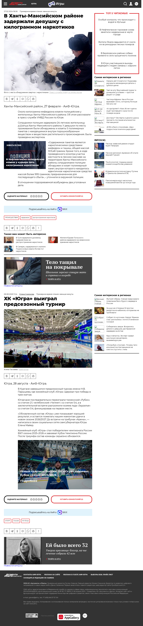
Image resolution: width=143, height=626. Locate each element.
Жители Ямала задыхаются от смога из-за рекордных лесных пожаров (116, 43)
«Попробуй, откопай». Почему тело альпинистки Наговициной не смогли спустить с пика (121, 347)
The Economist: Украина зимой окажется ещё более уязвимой (119, 163)
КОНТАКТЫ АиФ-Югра (32, 575)
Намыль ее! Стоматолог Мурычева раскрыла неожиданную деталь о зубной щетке (121, 83)
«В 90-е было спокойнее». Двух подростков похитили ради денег (121, 128)
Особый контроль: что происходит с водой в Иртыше (116, 21)
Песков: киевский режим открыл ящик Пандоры (120, 145)
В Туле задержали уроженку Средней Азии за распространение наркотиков (29, 240)
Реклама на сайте (52, 575)
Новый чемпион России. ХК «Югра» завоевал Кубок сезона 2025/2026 (54, 473)
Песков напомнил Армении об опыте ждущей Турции (122, 154)
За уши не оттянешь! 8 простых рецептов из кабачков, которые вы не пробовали (122, 310)
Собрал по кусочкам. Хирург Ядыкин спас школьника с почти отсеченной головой (122, 319)
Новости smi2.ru (13, 285)
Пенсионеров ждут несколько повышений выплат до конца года (120, 182)
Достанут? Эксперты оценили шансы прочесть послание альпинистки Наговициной (122, 120)
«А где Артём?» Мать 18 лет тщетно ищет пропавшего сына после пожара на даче (121, 111)
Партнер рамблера (47, 616)
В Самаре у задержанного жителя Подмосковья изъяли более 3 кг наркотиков (31, 249)
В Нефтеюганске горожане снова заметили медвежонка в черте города (117, 32)
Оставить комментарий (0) (71, 196)
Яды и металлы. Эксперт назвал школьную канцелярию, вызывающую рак (120, 338)
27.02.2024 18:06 (10, 11)
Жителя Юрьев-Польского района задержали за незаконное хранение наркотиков (75, 240)
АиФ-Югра (23, 369)
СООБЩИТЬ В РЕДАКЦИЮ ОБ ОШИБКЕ (38, 578)
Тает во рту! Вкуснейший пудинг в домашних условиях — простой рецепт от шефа (121, 92)
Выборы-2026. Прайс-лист (102, 575)
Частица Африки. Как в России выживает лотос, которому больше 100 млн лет (121, 101)
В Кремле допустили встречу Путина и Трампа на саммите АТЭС (122, 172)
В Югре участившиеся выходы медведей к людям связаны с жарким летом (116, 65)
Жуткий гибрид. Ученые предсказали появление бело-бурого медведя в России (122, 301)
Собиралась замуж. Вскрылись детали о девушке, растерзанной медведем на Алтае (120, 329)
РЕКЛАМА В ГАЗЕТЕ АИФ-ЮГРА (75, 575)
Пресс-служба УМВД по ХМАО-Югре (65, 92)
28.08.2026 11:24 (10, 294)
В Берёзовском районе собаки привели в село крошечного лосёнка (116, 54)
